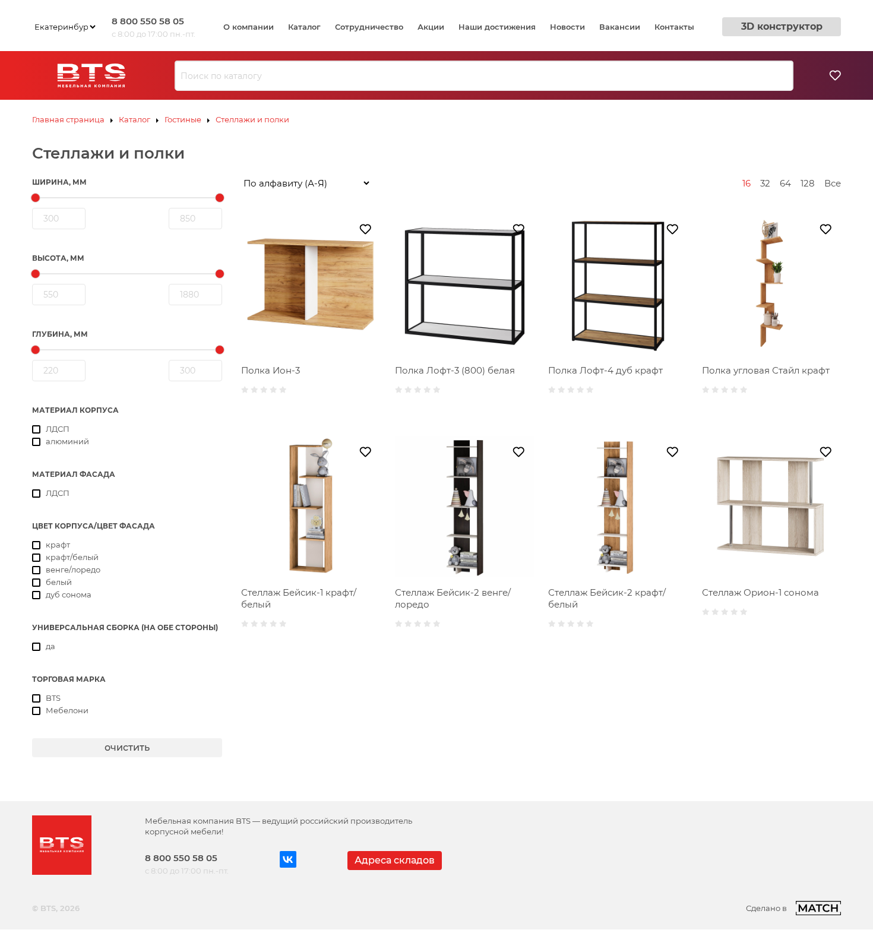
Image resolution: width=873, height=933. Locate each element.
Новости (567, 26)
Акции (430, 26)
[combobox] (484, 76)
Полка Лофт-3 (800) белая (455, 370)
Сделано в (766, 908)
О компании (248, 26)
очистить (127, 747)
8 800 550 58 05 (148, 21)
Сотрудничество (369, 26)
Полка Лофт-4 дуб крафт (605, 370)
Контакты (674, 26)
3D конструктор (782, 26)
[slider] (35, 198)
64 (785, 183)
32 (765, 183)
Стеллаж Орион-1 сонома (760, 592)
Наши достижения (497, 26)
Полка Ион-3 (270, 370)
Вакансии (619, 26)
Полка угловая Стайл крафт (766, 370)
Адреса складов (395, 860)
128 (808, 183)
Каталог (304, 26)
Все (832, 183)
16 (746, 183)
